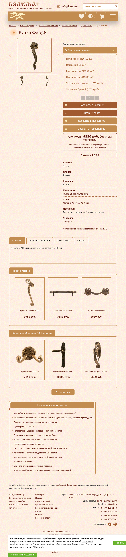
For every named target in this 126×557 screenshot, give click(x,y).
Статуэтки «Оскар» (17, 494)
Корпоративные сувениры (46, 508)
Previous (10, 55)
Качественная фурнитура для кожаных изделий (35, 452)
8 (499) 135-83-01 (109, 519)
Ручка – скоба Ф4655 (29, 310)
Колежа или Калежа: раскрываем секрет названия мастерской (42, 470)
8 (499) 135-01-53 (109, 508)
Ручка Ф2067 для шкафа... (96, 371)
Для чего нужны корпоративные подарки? (33, 466)
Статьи (38, 511)
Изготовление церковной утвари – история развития (38, 431)
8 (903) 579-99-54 (109, 511)
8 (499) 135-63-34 (109, 515)
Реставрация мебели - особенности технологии (35, 439)
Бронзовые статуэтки (44, 504)
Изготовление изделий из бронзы (29, 444)
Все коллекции (63, 392)
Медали (38, 498)
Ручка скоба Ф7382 (96, 310)
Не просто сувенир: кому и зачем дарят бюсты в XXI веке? (41, 448)
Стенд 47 (67, 221)
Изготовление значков (18, 504)
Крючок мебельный (30, 371)
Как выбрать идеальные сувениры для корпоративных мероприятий (45, 413)
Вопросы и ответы (43, 518)
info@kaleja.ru (111, 504)
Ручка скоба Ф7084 (63, 310)
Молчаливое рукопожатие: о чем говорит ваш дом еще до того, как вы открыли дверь (53, 417)
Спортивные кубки (17, 501)
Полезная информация (52, 405)
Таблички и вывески (23, 461)
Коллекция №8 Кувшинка (75, 193)
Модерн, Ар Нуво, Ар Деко (76, 203)
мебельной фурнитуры (67, 485)
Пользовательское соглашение (56, 531)
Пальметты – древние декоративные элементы (35, 422)
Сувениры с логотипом (24, 426)
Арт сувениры (15, 508)
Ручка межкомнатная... (63, 371)
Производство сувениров (20, 498)
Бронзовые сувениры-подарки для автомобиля (35, 435)
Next (59, 55)
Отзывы (38, 514)
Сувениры (39, 494)
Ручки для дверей (42, 501)
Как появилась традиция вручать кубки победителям (38, 457)
